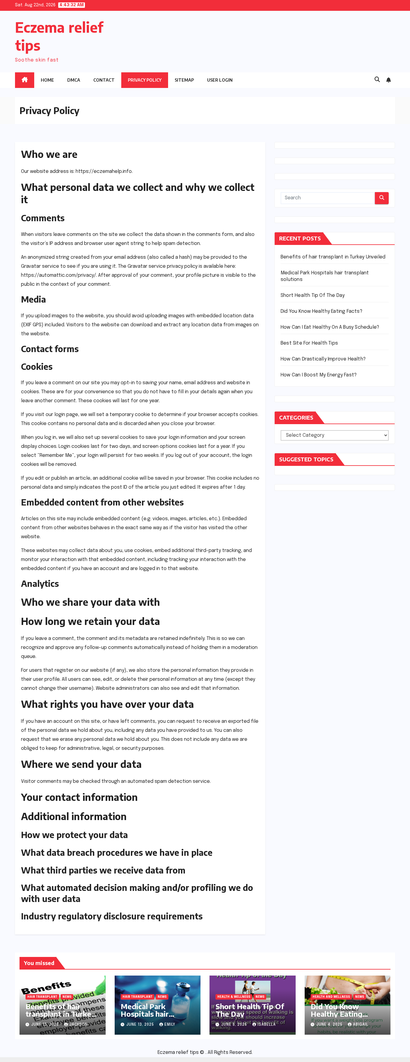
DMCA (73, 80)
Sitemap (184, 80)
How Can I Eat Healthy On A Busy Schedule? (330, 327)
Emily (169, 1025)
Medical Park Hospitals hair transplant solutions (155, 1014)
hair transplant (42, 996)
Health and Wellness (331, 996)
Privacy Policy (144, 80)
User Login (220, 80)
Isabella (267, 1025)
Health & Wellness (233, 996)
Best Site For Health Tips (309, 343)
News (66, 996)
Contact (104, 80)
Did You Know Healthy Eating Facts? (321, 311)
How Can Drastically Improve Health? (323, 359)
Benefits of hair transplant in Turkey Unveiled (333, 257)
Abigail (360, 1025)
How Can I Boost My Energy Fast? (319, 375)
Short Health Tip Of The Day (313, 295)
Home (47, 80)
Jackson (78, 1025)
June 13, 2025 (45, 1025)
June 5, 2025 (234, 1025)
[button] (377, 80)
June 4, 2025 (330, 1025)
